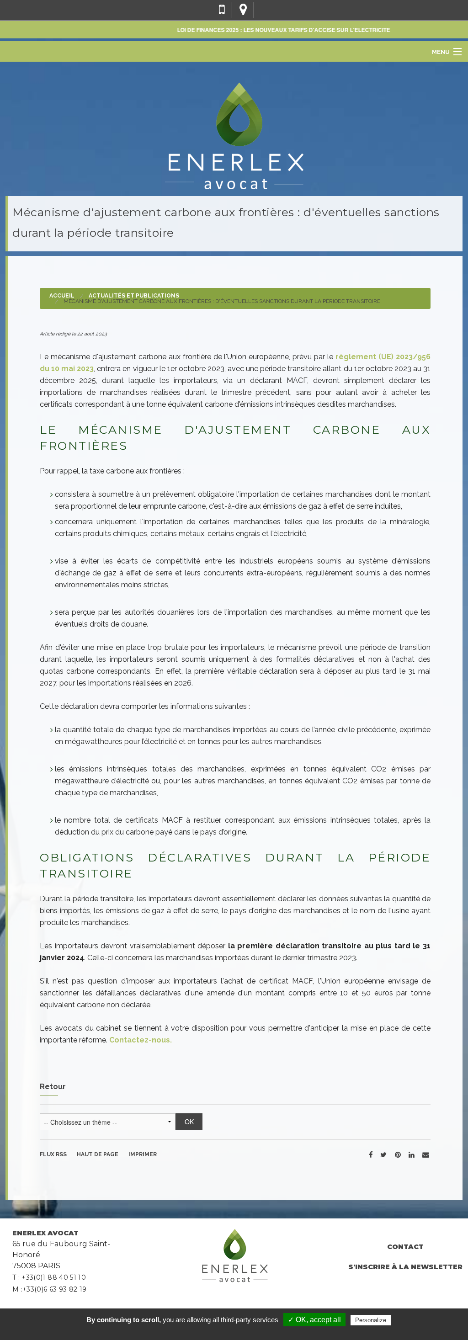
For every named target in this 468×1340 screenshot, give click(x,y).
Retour (53, 1086)
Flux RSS (53, 1154)
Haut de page (97, 1154)
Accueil (61, 295)
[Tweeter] (383, 1154)
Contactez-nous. (140, 1040)
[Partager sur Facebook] (370, 1154)
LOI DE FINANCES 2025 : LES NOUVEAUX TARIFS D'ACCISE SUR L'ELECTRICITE (268, 30)
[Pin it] (398, 1154)
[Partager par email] (426, 1154)
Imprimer (142, 1154)
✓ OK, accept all (314, 1320)
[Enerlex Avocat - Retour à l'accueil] (234, 134)
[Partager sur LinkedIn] (411, 1154)
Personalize (370, 1320)
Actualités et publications (134, 295)
